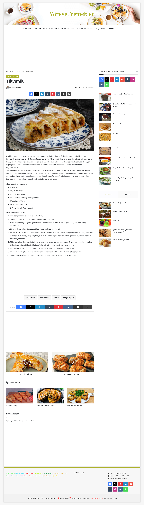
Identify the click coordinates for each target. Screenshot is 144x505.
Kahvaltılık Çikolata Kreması (123, 94)
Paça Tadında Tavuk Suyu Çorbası (125, 168)
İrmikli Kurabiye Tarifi (121, 240)
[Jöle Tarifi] (105, 223)
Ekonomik (45, 297)
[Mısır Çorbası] (105, 151)
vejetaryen (69, 297)
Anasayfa (27, 28)
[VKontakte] (58, 94)
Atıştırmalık (100, 28)
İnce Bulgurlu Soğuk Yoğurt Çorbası (123, 179)
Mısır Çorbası (118, 148)
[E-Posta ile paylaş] (63, 94)
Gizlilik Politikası (83, 498)
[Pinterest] (53, 94)
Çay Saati (31, 297)
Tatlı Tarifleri (39, 28)
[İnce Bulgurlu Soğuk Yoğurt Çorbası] (105, 181)
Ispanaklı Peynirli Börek (45, 405)
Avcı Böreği (117, 124)
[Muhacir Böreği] (19, 395)
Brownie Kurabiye (119, 114)
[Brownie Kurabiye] (105, 117)
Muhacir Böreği (12, 405)
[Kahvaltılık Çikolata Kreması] (105, 97)
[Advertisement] (72, 51)
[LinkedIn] (42, 94)
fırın (57, 297)
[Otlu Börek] (105, 137)
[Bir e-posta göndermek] (20, 88)
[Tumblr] (47, 94)
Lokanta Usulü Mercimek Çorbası (125, 158)
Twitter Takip (79, 473)
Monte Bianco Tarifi (120, 211)
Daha (111, 28)
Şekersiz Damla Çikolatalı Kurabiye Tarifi (122, 231)
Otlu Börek (117, 134)
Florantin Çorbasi (119, 203)
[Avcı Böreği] (105, 127)
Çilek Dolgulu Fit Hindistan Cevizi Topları (125, 105)
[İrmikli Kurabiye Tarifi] (105, 243)
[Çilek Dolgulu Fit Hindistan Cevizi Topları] (105, 107)
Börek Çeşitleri (21, 71)
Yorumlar (128, 194)
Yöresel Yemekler (83, 28)
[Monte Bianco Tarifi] (105, 214)
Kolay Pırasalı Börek (74, 405)
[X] (36, 94)
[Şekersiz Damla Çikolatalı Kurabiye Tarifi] (105, 233)
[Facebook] (31, 94)
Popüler (108, 194)
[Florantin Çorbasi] (105, 205)
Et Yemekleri (66, 28)
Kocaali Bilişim (64, 498)
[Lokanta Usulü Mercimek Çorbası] (105, 161)
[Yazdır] (69, 94)
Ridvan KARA (14, 88)
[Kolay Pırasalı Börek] (80, 395)
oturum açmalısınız (28, 421)
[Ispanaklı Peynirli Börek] (50, 395)
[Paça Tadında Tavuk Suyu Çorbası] (105, 171)
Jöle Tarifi (116, 220)
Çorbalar (53, 28)
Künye (74, 498)
